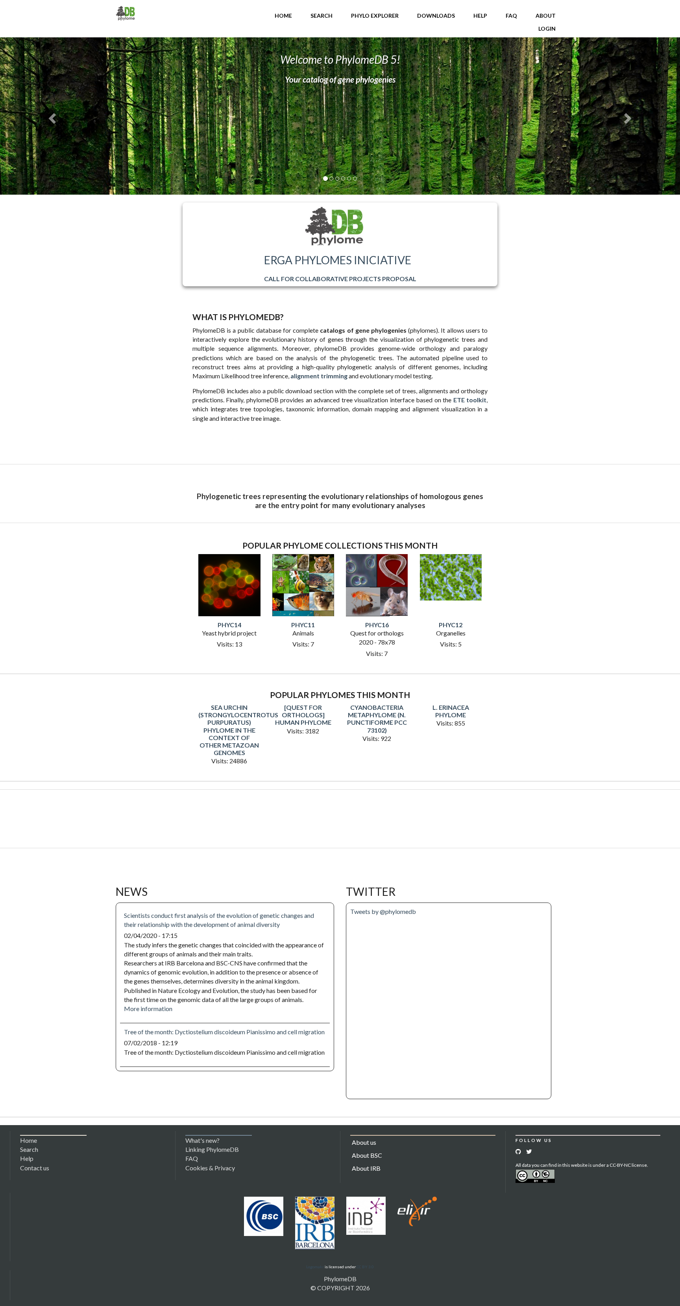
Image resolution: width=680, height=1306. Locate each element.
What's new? (202, 1140)
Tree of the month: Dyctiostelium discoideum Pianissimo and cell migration (224, 1031)
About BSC (367, 1155)
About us (364, 1142)
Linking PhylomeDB (212, 1149)
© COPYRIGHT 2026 (340, 1287)
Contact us (34, 1168)
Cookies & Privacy (210, 1168)
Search (321, 15)
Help (480, 15)
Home (283, 15)
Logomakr (315, 1266)
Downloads (436, 15)
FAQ (511, 15)
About (546, 15)
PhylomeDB (340, 1278)
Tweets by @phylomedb (383, 911)
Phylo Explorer (375, 15)
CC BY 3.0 (365, 1266)
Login (547, 28)
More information (148, 1008)
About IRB (366, 1168)
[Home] (125, 12)
